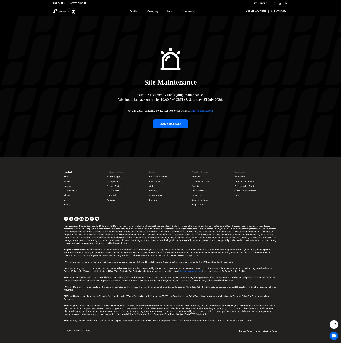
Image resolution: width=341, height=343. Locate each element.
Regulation (239, 176)
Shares (67, 195)
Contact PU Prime (200, 200)
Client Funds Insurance (245, 190)
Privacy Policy (245, 330)
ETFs (66, 200)
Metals (67, 181)
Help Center (198, 204)
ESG (236, 195)
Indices (67, 186)
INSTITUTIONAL (78, 3)
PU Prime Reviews (200, 181)
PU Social (111, 200)
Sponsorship (189, 11)
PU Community (156, 181)
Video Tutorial (155, 195)
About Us (196, 176)
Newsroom (197, 195)
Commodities (70, 190)
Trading (134, 11)
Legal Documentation (244, 181)
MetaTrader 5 (113, 190)
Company (152, 11)
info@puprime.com (202, 110)
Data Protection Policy (266, 330)
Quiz (151, 186)
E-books (153, 200)
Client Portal (279, 11)
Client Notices (198, 190)
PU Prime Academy (158, 176)
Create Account (256, 11)
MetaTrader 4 (113, 195)
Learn (170, 11)
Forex (66, 176)
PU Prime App (113, 176)
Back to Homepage (170, 123)
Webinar (153, 190)
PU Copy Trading (114, 181)
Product (68, 172)
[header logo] (64, 11)
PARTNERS (59, 3)
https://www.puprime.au (189, 271)
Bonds (67, 204)
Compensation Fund (244, 186)
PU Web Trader (114, 186)
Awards (195, 186)
